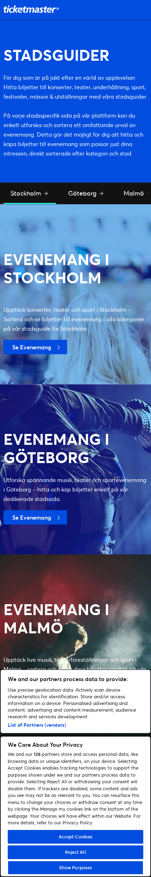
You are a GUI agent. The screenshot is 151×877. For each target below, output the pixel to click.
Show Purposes (75, 867)
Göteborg (83, 193)
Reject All (75, 852)
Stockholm (27, 193)
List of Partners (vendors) (37, 724)
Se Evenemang (31, 347)
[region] (75, 773)
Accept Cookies (76, 836)
